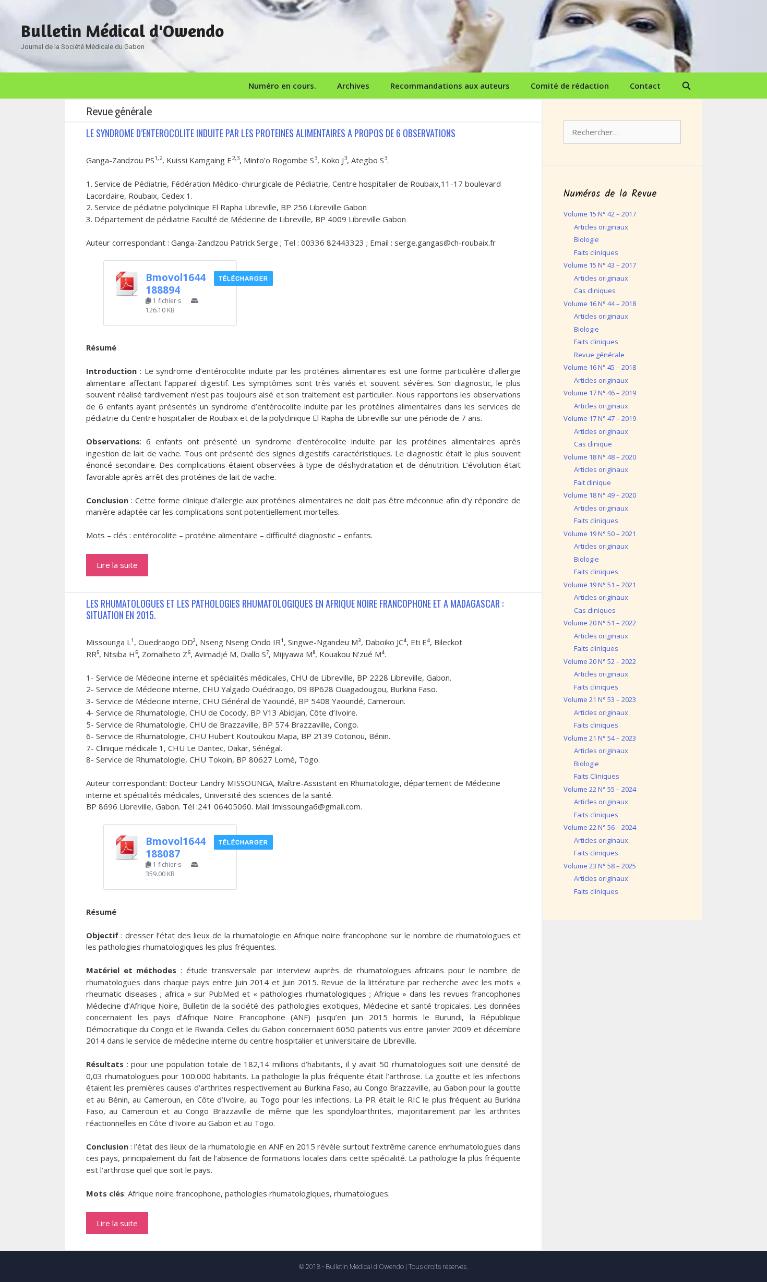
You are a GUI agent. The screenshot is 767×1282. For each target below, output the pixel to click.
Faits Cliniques (596, 776)
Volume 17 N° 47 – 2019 (600, 418)
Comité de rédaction (570, 85)
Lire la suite (117, 565)
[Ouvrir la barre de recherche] (686, 85)
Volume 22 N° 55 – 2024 (600, 789)
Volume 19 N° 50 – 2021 (600, 533)
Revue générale (599, 354)
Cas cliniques (595, 290)
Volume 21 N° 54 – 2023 (600, 738)
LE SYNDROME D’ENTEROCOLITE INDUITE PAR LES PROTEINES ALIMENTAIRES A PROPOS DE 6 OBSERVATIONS (271, 133)
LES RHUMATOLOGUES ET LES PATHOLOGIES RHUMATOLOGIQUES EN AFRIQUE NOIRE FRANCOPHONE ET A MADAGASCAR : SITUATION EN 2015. (295, 609)
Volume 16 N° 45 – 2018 (600, 367)
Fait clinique (592, 482)
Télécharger (243, 278)
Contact (645, 85)
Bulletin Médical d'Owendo (122, 30)
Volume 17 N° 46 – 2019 (600, 392)
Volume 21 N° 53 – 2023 (600, 699)
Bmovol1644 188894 (176, 283)
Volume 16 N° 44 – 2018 (600, 303)
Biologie (586, 239)
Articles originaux (601, 227)
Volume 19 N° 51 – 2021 (600, 584)
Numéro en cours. (282, 85)
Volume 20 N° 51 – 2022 (600, 622)
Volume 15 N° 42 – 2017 (600, 214)
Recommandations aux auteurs (450, 85)
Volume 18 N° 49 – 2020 (600, 495)
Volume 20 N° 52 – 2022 (600, 661)
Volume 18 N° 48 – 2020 (600, 457)
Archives (353, 85)
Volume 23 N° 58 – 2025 (600, 865)
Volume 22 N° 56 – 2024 (600, 827)
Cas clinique (593, 444)
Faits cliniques (596, 252)
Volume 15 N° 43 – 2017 (600, 265)
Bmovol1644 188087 (176, 847)
